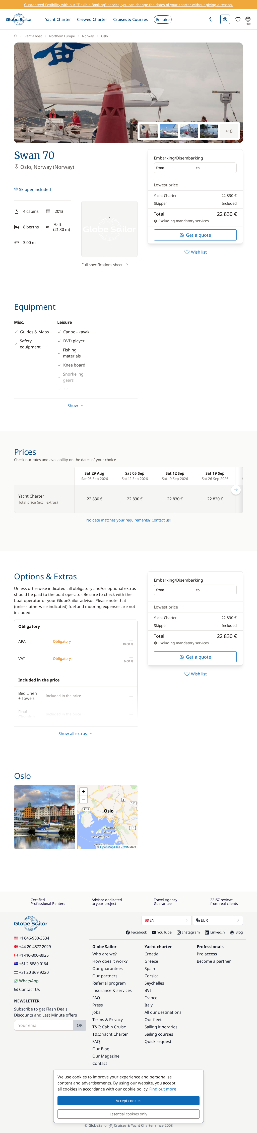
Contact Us (29, 989)
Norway (88, 36)
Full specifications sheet (102, 264)
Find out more (162, 1089)
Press (97, 1005)
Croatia (151, 954)
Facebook (139, 932)
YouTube (164, 932)
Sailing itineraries (161, 1027)
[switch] (195, 252)
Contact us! (161, 519)
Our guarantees (107, 968)
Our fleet (153, 1019)
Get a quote (198, 235)
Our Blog (100, 1048)
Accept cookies (128, 1100)
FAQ (96, 997)
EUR (204, 920)
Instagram (191, 932)
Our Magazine (105, 1056)
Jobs (96, 1012)
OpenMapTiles (110, 847)
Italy (149, 1005)
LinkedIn (217, 932)
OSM (126, 847)
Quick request (158, 1041)
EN (152, 920)
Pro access (207, 954)
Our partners (104, 976)
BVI (148, 990)
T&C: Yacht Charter (110, 1034)
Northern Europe (62, 36)
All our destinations (163, 1012)
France (151, 997)
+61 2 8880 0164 (33, 963)
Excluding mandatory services (183, 220)
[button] (58, 19)
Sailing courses (159, 1034)
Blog (239, 932)
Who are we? (104, 954)
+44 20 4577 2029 (35, 946)
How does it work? (109, 961)
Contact (99, 1063)
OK (80, 1025)
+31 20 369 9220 (34, 972)
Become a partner (214, 961)
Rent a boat (33, 36)
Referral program (109, 983)
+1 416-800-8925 (34, 955)
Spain (150, 968)
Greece (151, 961)
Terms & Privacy (107, 1019)
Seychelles (154, 983)
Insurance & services (112, 990)
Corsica (152, 976)
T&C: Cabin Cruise (109, 1027)
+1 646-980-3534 (34, 938)
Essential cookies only (128, 1113)
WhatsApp (29, 981)
